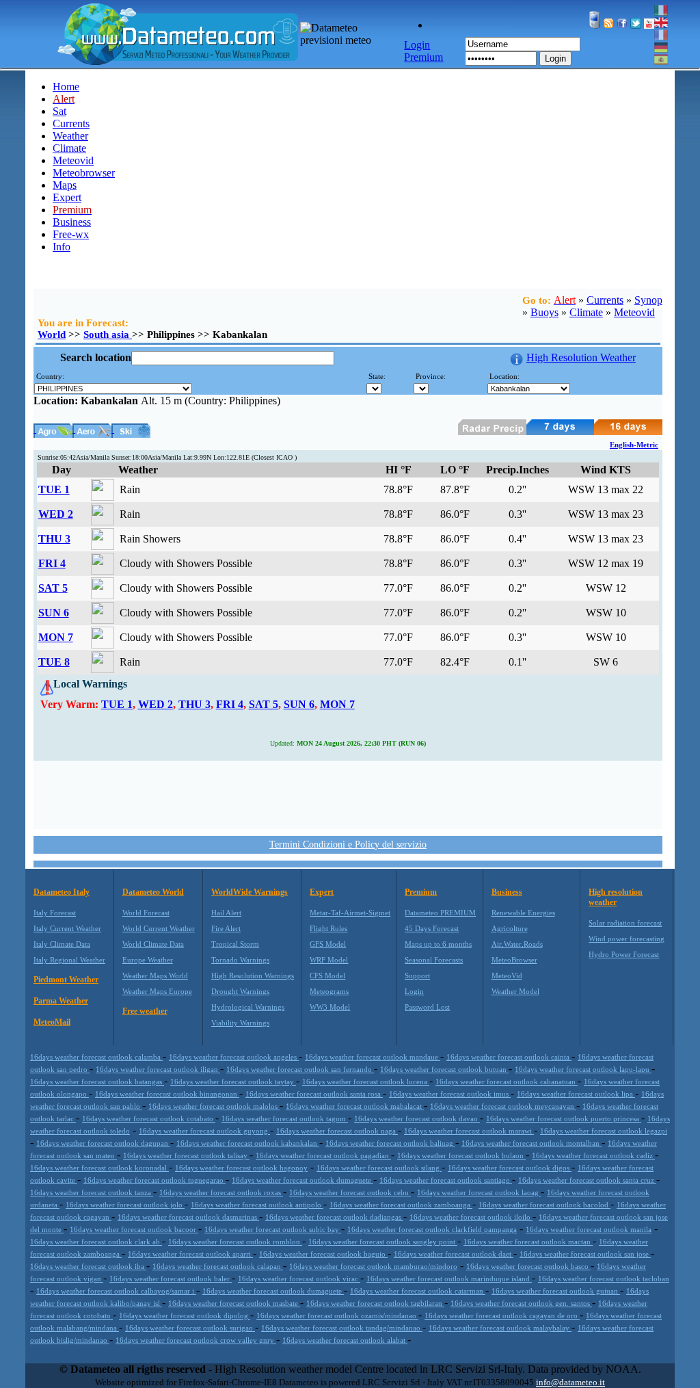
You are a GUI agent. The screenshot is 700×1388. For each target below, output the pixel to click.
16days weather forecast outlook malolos (214, 1106)
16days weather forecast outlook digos (509, 1168)
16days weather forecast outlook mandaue (372, 1057)
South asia (107, 334)
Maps (65, 185)
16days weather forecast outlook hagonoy (241, 1168)
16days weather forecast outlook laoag (479, 1192)
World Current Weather (158, 928)
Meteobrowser (84, 173)
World (52, 334)
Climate (69, 148)
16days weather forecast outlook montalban (531, 1143)
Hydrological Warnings (247, 1007)
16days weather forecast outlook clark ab (96, 1242)
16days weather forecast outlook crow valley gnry (196, 1340)
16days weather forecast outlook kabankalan (247, 1143)
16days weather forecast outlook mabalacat (355, 1106)
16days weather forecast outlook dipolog (184, 1315)
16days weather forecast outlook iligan (158, 1069)
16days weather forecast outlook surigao (190, 1328)
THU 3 (54, 539)
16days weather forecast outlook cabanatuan (506, 1081)
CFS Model (327, 975)
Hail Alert (226, 912)
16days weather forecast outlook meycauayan (503, 1106)
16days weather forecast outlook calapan (217, 1266)
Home (66, 86)
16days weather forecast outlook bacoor (134, 1229)
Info (61, 246)
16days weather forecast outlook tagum (284, 1118)
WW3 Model (330, 1007)
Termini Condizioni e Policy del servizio (348, 844)
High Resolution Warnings (252, 975)
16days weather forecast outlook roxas (221, 1192)
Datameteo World (153, 892)
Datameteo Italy (61, 892)
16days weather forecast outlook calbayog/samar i (116, 1291)
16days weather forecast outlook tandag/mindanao (341, 1328)
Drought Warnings (240, 991)
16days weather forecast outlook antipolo (257, 1205)
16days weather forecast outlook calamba (96, 1057)
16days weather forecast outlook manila (588, 1229)
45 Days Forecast (432, 928)
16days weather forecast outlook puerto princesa (563, 1118)
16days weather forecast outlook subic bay (272, 1229)
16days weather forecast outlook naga (337, 1131)
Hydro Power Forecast (624, 954)
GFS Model (328, 944)
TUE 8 (54, 662)
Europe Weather (147, 960)
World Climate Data (153, 944)
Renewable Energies (523, 912)
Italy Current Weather (67, 928)
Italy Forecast (54, 912)
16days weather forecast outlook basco (528, 1266)
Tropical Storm (235, 944)
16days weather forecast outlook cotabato (148, 1118)
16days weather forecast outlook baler (170, 1278)
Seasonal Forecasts (434, 960)
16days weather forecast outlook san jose (585, 1254)
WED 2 (55, 514)
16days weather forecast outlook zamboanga (400, 1205)
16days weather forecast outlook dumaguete (302, 1180)
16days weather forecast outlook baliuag (390, 1143)
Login (555, 58)
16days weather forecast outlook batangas (97, 1081)
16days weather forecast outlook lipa (576, 1094)
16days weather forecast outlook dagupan (103, 1143)
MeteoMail (51, 1022)
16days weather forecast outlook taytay (233, 1081)
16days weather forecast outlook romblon (235, 1242)
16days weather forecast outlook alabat (344, 1340)
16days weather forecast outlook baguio (323, 1254)
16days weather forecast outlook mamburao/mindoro (373, 1266)
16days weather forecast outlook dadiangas (334, 1217)
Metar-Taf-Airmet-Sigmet (350, 912)
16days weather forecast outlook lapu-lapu (583, 1069)
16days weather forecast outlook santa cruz (587, 1180)
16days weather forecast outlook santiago (445, 1180)
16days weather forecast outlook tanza (91, 1192)
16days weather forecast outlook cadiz (593, 1155)
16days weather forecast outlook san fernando (300, 1069)
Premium (421, 892)
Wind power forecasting (626, 938)
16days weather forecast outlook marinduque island (449, 1278)
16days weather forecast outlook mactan (528, 1242)
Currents (71, 123)
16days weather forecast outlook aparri (190, 1254)
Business (72, 222)
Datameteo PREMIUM (440, 912)
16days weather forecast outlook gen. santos (521, 1303)
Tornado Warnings (240, 960)
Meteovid (73, 160)
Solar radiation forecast (625, 923)
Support (417, 975)
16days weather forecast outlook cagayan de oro (502, 1315)
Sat (59, 111)
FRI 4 (52, 563)
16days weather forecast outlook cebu (350, 1192)
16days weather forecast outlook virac (299, 1278)
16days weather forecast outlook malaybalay (500, 1328)
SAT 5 (53, 588)
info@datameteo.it (570, 1382)
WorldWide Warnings (249, 892)
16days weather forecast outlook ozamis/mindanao (337, 1315)
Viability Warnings (240, 1023)
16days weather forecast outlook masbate (234, 1303)
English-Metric (634, 445)
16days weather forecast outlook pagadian (323, 1155)
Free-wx (71, 234)
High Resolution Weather (581, 357)
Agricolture (510, 928)
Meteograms (329, 991)
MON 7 (55, 637)
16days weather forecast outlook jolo (125, 1205)
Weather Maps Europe (157, 991)
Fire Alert (226, 928)
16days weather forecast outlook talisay (186, 1155)
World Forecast (146, 912)
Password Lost (427, 1007)
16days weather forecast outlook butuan (444, 1069)
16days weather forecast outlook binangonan (167, 1094)
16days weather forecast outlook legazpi (603, 1131)
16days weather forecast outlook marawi (469, 1131)
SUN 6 (53, 612)
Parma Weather (60, 1001)
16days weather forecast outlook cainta (508, 1057)
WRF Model (329, 960)
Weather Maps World (155, 975)
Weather (70, 136)
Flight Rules (328, 928)
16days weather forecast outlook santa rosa (314, 1094)
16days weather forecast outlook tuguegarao (154, 1180)
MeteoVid (507, 975)
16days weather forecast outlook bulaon (461, 1155)
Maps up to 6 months (438, 944)
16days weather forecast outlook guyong (204, 1131)
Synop (648, 300)
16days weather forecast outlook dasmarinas (188, 1217)
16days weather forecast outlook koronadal (99, 1168)
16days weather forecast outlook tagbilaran (375, 1303)
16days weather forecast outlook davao (417, 1118)
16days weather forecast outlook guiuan (556, 1291)
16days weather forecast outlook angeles (234, 1057)
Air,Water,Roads (517, 944)
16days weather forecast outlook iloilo (471, 1217)
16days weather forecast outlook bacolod (544, 1205)
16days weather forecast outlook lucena (365, 1081)
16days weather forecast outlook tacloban (603, 1278)
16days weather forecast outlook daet (453, 1254)
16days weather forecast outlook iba (88, 1266)
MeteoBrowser (514, 960)
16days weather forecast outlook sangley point (382, 1242)
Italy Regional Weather (69, 960)
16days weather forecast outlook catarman (417, 1291)
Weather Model (515, 991)
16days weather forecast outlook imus (450, 1094)
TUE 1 (54, 489)
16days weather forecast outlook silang (379, 1168)
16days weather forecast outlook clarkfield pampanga (432, 1229)
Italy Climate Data (61, 944)
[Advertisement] (348, 793)
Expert (67, 197)
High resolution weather (616, 897)
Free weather (144, 1011)
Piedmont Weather (65, 979)
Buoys (544, 312)
